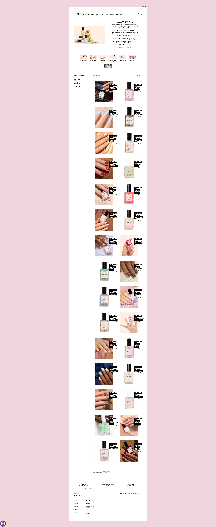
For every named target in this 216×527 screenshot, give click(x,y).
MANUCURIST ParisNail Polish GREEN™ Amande (113, 267)
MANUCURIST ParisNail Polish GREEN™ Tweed (114, 446)
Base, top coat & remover (79, 82)
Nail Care (76, 80)
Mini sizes (76, 506)
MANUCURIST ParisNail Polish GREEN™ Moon (113, 369)
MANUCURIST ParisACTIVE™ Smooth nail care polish (139, 317)
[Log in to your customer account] (138, 13)
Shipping (87, 502)
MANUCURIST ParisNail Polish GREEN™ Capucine (138, 190)
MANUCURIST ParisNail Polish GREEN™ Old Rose (113, 190)
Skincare (98, 14)
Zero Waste (76, 508)
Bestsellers (76, 503)
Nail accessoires (77, 83)
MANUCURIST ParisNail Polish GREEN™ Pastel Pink (138, 215)
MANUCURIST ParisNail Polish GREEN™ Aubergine (138, 446)
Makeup (112, 14)
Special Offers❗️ (77, 505)
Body (103, 14)
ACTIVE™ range (77, 79)
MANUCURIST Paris (79, 75)
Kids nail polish (77, 86)
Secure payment (89, 509)
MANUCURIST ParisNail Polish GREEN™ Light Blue (113, 87)
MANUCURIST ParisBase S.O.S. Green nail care (138, 394)
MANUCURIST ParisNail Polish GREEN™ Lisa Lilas (138, 292)
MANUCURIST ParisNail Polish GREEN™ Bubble (114, 112)
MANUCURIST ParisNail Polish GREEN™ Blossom (138, 344)
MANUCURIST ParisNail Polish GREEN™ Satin (113, 241)
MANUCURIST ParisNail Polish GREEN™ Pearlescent (138, 421)
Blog (75, 514)
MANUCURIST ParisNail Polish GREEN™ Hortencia (138, 87)
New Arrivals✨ (77, 502)
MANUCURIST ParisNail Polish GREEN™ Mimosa (113, 138)
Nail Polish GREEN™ (78, 77)
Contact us (88, 513)
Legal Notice (88, 503)
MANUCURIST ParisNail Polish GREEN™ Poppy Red (113, 164)
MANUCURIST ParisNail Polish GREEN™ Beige (113, 317)
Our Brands (76, 511)
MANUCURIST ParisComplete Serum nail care (139, 163)
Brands (92, 14)
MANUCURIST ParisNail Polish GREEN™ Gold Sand (138, 138)
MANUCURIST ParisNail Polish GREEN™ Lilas (113, 292)
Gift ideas (76, 509)
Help (87, 505)
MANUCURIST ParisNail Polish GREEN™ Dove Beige (113, 395)
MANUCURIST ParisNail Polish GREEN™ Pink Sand (113, 344)
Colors (75, 512)
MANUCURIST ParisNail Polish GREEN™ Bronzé (139, 112)
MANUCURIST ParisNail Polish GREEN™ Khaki (138, 266)
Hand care (76, 84)
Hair (107, 14)
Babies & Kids (119, 14)
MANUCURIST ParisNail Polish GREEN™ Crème (138, 369)
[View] (107, 91)
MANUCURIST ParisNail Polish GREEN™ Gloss (113, 215)
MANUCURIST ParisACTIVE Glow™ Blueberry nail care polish (138, 241)
